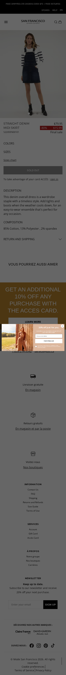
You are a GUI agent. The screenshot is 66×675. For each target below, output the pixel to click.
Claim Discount (49, 341)
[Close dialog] (62, 326)
